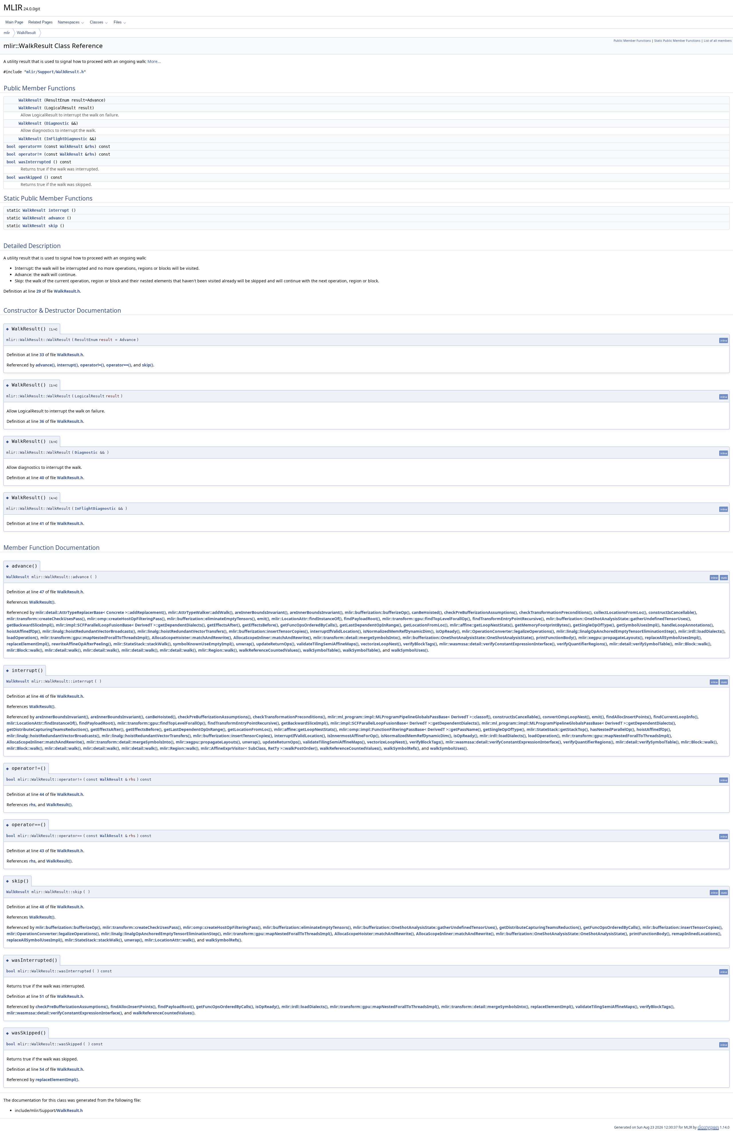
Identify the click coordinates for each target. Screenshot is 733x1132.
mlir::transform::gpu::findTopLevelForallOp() (426, 618)
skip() (147, 365)
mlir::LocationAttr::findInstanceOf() (306, 618)
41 (42, 523)
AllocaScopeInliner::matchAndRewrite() (272, 637)
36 (42, 421)
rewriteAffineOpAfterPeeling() (81, 644)
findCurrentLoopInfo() (675, 716)
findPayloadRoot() (362, 618)
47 (42, 591)
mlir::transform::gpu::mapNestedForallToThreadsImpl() (94, 637)
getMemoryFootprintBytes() (543, 625)
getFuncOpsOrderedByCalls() (308, 625)
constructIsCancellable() (672, 612)
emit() (263, 618)
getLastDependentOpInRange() (370, 625)
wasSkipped (30, 177)
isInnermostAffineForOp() (353, 735)
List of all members (718, 41)
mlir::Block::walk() (692, 644)
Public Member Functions (632, 41)
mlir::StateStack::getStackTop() (557, 729)
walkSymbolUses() (409, 650)
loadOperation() (22, 637)
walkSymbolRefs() (401, 748)
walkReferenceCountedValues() (270, 650)
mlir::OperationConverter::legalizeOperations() (508, 631)
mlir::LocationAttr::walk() (170, 940)
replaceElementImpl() (28, 644)
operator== (30, 146)
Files (118, 22)
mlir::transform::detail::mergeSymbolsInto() (356, 637)
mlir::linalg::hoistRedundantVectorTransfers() (181, 631)
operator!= (30, 154)
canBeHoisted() (427, 612)
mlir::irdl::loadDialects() (701, 631)
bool (11, 146)
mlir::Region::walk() (217, 650)
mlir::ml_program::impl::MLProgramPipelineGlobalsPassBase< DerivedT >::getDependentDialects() (578, 723)
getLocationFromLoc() (425, 625)
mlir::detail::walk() (63, 650)
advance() (45, 365)
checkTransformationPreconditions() (555, 612)
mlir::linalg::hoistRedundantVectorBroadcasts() (88, 631)
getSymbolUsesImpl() (637, 625)
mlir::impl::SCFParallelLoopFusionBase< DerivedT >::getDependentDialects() (130, 625)
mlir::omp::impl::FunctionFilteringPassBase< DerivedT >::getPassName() (410, 729)
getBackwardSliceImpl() (30, 625)
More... (154, 61)
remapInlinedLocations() (696, 933)
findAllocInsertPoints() (628, 716)
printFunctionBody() (556, 637)
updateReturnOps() (275, 644)
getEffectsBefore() (260, 625)
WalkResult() (41, 602)
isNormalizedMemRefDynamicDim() (398, 631)
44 (42, 794)
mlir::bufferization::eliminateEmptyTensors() (211, 618)
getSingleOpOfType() (593, 625)
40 (42, 477)
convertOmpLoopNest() (566, 716)
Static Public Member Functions (677, 41)
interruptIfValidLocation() (335, 631)
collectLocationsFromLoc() (620, 612)
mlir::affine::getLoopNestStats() (481, 625)
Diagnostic (57, 123)
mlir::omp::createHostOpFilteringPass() (126, 618)
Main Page (14, 22)
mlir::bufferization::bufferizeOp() (377, 612)
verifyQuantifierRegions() (582, 644)
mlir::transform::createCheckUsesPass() (46, 618)
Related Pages (40, 22)
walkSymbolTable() (321, 650)
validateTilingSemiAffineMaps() (327, 644)
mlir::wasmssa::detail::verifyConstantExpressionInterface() (497, 644)
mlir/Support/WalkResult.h (55, 72)
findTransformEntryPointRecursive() (508, 618)
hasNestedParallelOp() (612, 729)
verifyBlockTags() (420, 644)
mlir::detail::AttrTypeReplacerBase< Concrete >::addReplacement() (101, 612)
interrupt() (67, 365)
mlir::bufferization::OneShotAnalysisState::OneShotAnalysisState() (468, 637)
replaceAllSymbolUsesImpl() (673, 637)
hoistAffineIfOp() (23, 631)
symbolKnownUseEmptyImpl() (203, 644)
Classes (96, 22)
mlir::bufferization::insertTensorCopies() (268, 631)
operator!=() (92, 365)
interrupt (58, 210)
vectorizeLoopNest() (381, 644)
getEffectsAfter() (223, 625)
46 (42, 696)
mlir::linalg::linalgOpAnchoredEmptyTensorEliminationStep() (616, 631)
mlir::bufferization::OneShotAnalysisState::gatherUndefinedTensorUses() (618, 618)
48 (42, 906)
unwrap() (245, 644)
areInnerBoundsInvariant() (261, 612)
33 (42, 354)
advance (56, 218)
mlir (7, 33)
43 (42, 850)
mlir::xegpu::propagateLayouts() (610, 637)
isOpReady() (448, 631)
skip (53, 225)
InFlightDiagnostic (66, 138)
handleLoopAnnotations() (687, 625)
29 (38, 291)
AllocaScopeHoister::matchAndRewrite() (191, 637)
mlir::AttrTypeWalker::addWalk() (200, 612)
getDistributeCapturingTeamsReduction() (47, 729)
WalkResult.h (67, 291)
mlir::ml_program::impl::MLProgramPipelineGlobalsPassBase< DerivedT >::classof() (409, 716)
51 (42, 996)
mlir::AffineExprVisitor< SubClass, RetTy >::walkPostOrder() (259, 748)
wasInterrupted (35, 162)
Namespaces (69, 22)
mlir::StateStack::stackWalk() (142, 644)
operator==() (118, 365)
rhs (90, 146)
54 (42, 1069)
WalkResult (26, 33)
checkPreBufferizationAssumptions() (480, 612)
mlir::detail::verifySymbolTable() (640, 644)
